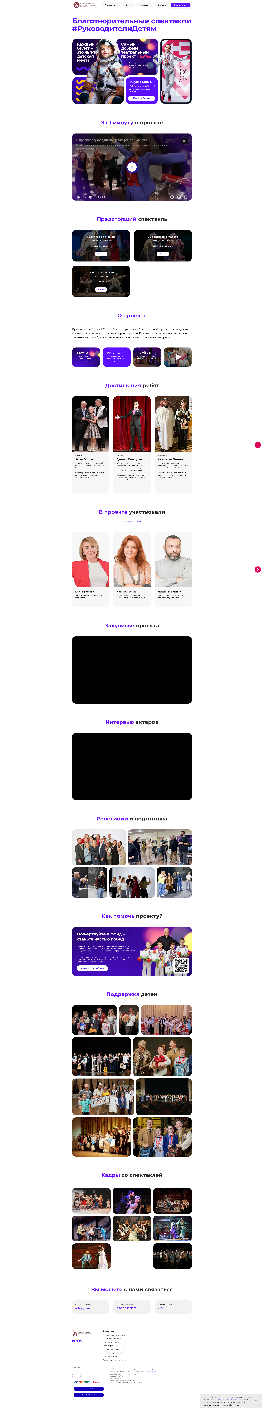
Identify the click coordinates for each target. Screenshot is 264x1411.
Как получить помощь (113, 1342)
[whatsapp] (77, 1341)
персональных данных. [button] (95, 1375)
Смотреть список (132, 521)
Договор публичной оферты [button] (82, 1377)
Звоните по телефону (125, 1304)
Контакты (107, 1353)
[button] (178, 356)
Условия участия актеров (114, 1349)
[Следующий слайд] (258, 445)
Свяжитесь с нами (82, 1304)
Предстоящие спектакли (114, 1335)
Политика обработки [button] (79, 1375)
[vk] (73, 1341)
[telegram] (80, 1341)
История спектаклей (112, 1339)
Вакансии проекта (111, 1356)
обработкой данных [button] (226, 1400)
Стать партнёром (110, 1346)
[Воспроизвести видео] (132, 167)
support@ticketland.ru (149, 1371)
